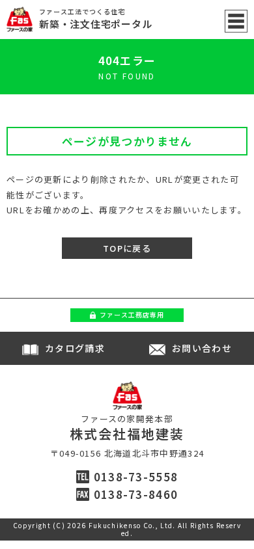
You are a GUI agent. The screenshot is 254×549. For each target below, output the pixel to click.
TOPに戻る (127, 248)
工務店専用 (132, 314)
